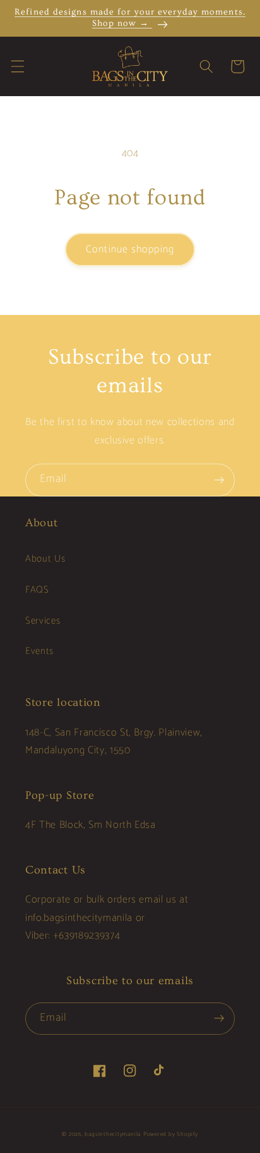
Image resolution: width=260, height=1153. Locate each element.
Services (42, 621)
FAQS (37, 590)
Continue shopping (130, 249)
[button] (17, 66)
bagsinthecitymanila (113, 1134)
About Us (45, 559)
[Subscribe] (219, 480)
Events (39, 651)
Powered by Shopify (170, 1134)
